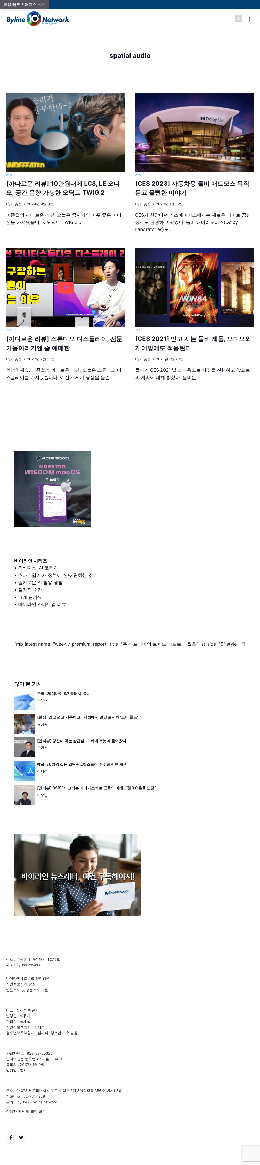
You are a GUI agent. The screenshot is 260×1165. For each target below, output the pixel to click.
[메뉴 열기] (249, 19)
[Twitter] (21, 1137)
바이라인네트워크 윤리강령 (28, 978)
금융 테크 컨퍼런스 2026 (24, 4)
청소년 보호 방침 (64, 1032)
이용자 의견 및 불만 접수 (26, 1111)
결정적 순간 (30, 590)
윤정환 (42, 724)
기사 (9, 175)
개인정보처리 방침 (21, 984)
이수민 (42, 795)
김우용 (42, 700)
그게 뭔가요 (30, 597)
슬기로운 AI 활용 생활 (40, 582)
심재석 (42, 771)
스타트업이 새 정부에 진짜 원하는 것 (55, 575)
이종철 (16, 204)
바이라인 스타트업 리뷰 (42, 604)
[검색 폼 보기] (238, 18)
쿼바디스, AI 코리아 (38, 567)
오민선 (42, 747)
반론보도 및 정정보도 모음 (27, 990)
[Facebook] (10, 1137)
